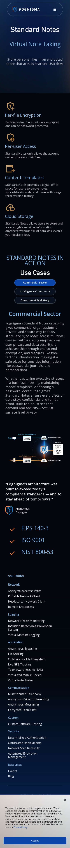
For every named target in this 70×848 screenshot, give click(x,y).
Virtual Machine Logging (24, 635)
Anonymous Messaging (23, 704)
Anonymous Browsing (22, 649)
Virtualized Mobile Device (24, 675)
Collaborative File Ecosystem (26, 659)
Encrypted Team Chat (22, 710)
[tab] (35, 282)
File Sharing (16, 654)
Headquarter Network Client (26, 601)
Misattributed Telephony (24, 694)
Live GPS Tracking (20, 664)
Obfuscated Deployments (24, 743)
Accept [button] (35, 840)
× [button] (65, 798)
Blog (11, 776)
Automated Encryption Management (23, 755)
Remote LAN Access (21, 607)
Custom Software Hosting (25, 724)
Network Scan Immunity (24, 748)
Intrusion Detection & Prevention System (30, 627)
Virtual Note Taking (20, 680)
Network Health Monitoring (26, 621)
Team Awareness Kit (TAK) (25, 670)
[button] (55, 9)
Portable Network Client (24, 596)
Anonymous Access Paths (24, 591)
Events (12, 771)
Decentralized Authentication (27, 738)
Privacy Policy (20, 827)
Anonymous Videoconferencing (28, 699)
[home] (25, 9)
